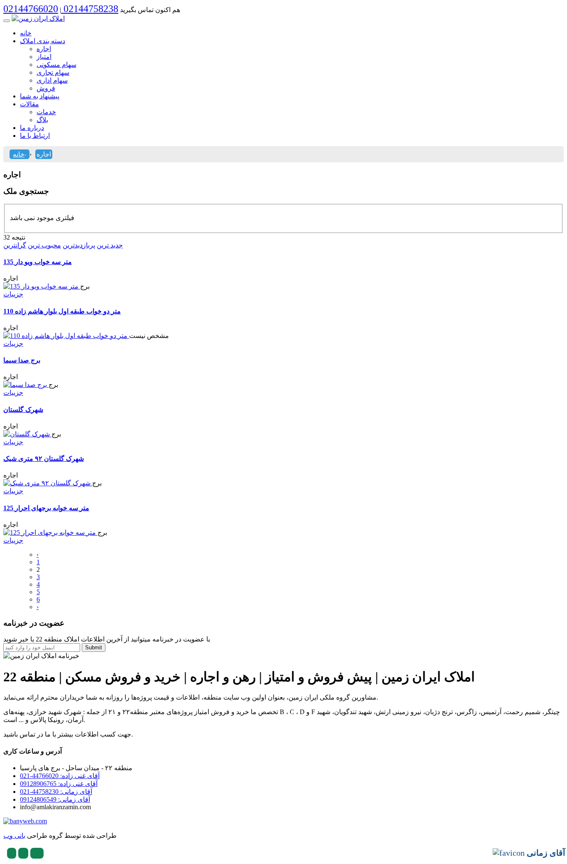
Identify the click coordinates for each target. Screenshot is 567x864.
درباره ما (32, 127)
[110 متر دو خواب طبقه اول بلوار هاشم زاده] (66, 335)
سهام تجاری (53, 72)
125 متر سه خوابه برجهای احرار (46, 508)
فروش (46, 88)
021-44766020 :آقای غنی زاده (60, 775)
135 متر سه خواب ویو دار (37, 261)
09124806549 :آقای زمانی (55, 799)
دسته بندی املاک (42, 40)
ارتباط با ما (35, 135)
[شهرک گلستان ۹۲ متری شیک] (47, 483)
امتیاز (44, 56)
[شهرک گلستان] (27, 434)
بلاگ (42, 119)
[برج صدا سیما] (26, 384)
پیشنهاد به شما (39, 96)
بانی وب (14, 835)
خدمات (46, 111)
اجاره (44, 48)
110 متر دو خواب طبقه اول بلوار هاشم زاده (62, 311)
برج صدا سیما (21, 360)
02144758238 (89, 8)
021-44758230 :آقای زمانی (56, 791)
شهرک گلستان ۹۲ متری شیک (43, 458)
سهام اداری (52, 80)
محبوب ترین (44, 245)
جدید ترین (110, 245)
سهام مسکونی (56, 64)
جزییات (13, 294)
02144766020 (30, 8)
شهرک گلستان (23, 409)
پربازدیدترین (79, 245)
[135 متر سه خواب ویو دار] (41, 286)
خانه (26, 33)
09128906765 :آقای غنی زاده (59, 783)
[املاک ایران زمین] (38, 18)
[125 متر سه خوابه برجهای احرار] (50, 532)
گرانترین (14, 245)
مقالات (29, 104)
